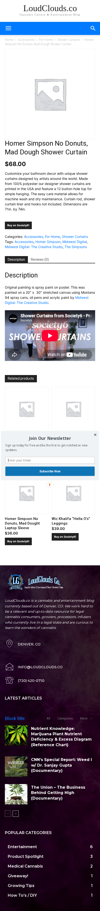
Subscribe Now (50, 471)
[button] (50, 438)
